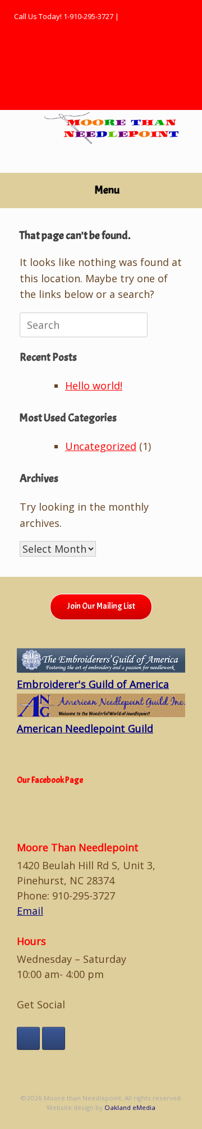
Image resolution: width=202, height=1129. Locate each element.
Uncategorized (100, 446)
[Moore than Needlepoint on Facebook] (28, 1038)
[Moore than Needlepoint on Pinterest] (53, 1038)
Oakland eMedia (129, 1107)
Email (30, 910)
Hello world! (93, 385)
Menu (107, 190)
